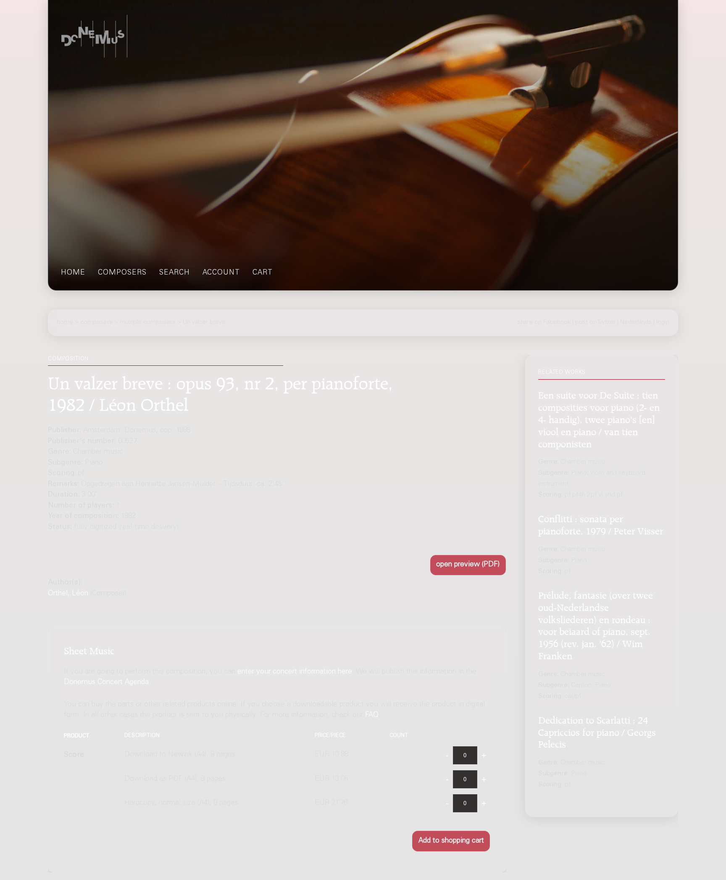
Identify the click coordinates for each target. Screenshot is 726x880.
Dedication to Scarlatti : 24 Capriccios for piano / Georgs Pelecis (597, 731)
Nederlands (636, 322)
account (221, 273)
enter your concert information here (294, 672)
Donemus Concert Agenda (106, 683)
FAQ (372, 715)
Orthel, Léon (68, 593)
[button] (468, 565)
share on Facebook (544, 322)
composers (122, 273)
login (662, 322)
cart (263, 273)
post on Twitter (595, 322)
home (73, 273)
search (174, 273)
